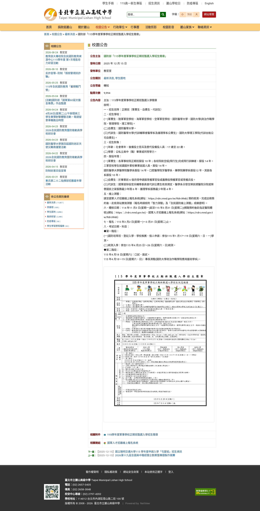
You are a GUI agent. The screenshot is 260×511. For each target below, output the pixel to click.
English (209, 3)
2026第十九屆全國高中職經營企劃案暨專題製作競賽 (135, 455)
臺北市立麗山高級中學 (106, 503)
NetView (145, 503)
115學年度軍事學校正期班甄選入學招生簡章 (132, 434)
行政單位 (119, 27)
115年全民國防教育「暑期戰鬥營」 (63, 88)
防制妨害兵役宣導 (56, 170)
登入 (170, 472)
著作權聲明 (92, 472)
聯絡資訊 (203, 27)
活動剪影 (151, 27)
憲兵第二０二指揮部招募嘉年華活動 (64, 182)
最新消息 (55, 202)
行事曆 (135, 27)
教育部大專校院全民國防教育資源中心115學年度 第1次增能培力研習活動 (64, 60)
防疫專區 (192, 3)
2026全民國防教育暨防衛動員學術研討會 (64, 132)
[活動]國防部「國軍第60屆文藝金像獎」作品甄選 (63, 102)
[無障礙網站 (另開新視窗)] (205, 492)
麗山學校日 (173, 3)
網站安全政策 (131, 472)
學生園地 (55, 212)
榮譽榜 (53, 207)
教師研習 (55, 216)
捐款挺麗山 (65, 27)
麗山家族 (186, 27)
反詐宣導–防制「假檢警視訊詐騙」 (63, 75)
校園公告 (101, 27)
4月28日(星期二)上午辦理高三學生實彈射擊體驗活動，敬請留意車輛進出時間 (64, 117)
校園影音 (168, 27)
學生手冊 (108, 3)
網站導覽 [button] (209, 14)
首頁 (49, 27)
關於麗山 (84, 27)
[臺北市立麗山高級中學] (78, 14)
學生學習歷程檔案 (58, 226)
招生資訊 (154, 3)
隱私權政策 (110, 472)
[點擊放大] (159, 344)
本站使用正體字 (153, 472)
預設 (189, 14)
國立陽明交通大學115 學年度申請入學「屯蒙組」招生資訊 (139, 451)
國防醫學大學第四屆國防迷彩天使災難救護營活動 (64, 145)
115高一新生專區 (131, 3)
